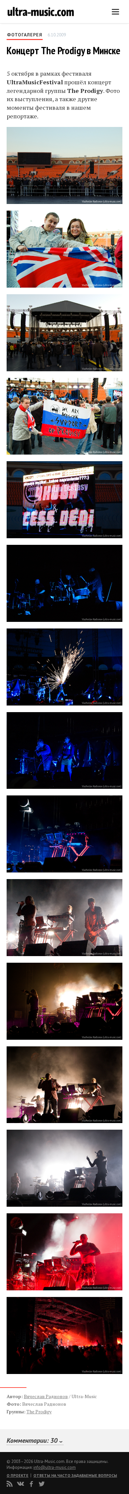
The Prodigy (39, 1411)
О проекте (17, 1475)
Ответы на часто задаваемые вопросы (75, 1475)
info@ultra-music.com (54, 1467)
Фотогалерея (24, 35)
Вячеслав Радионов (46, 1396)
